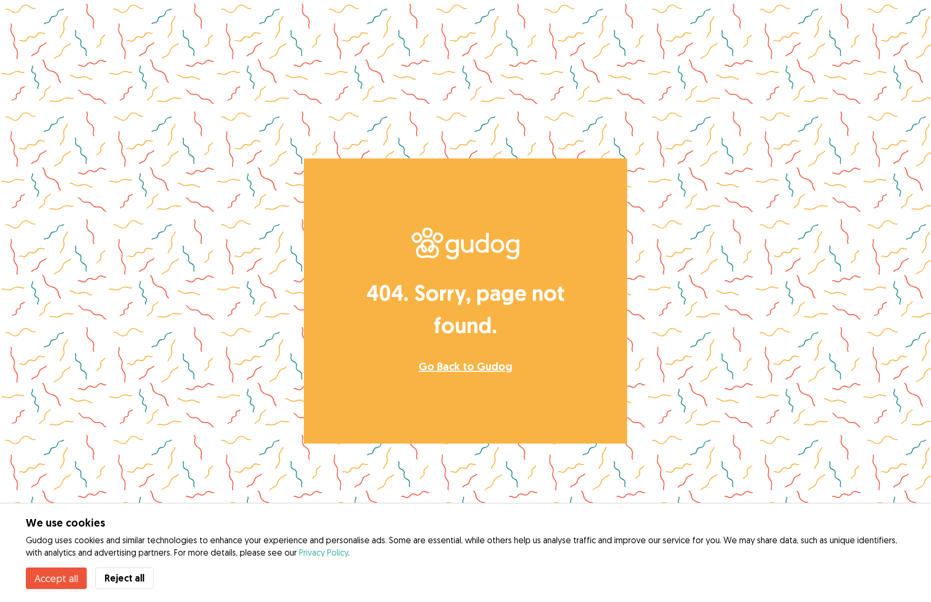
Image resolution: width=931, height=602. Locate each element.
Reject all (124, 578)
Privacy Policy (323, 552)
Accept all (56, 578)
